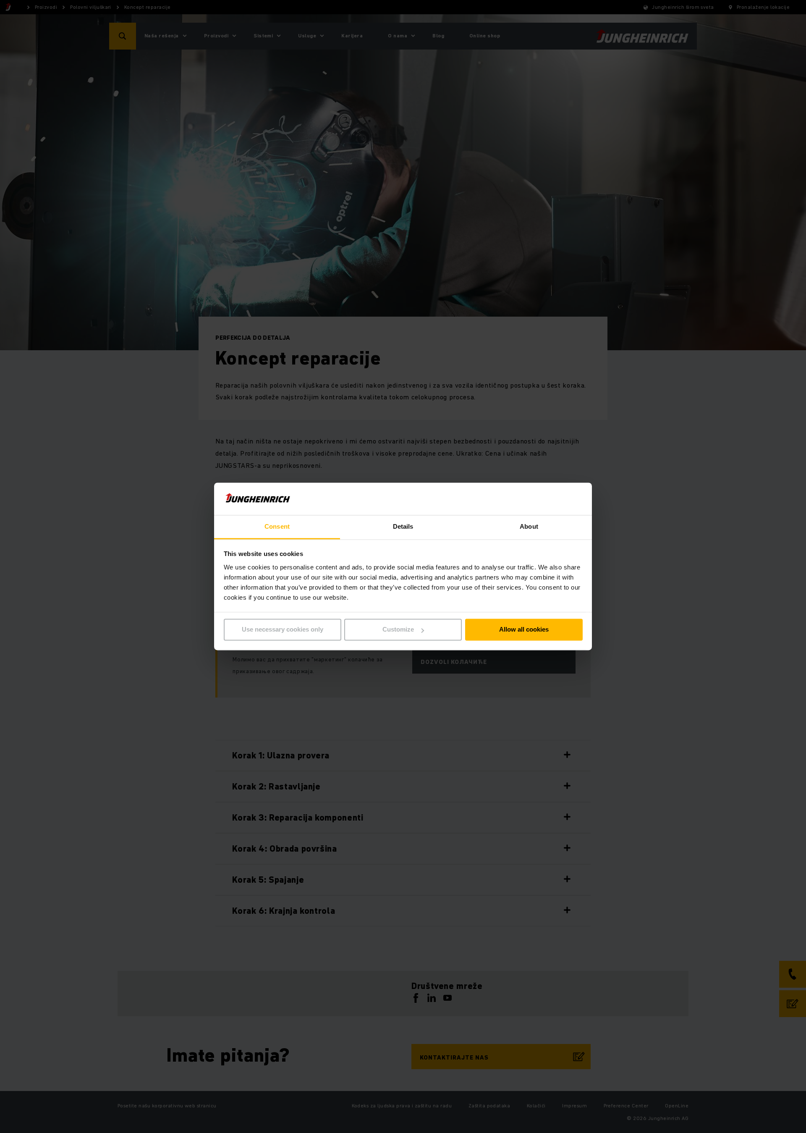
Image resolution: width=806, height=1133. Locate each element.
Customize (398, 629)
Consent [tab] (277, 526)
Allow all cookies (524, 629)
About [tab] (529, 526)
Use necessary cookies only (282, 629)
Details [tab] (403, 526)
